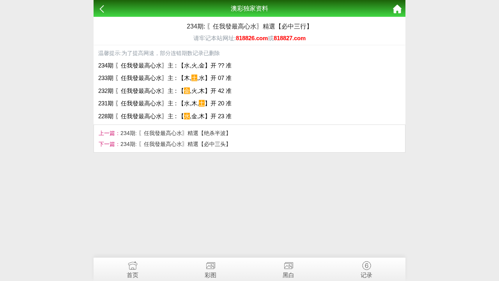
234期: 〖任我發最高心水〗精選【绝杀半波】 (175, 133)
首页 (132, 275)
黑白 (288, 275)
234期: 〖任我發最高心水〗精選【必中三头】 (175, 144)
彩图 (210, 275)
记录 (366, 275)
